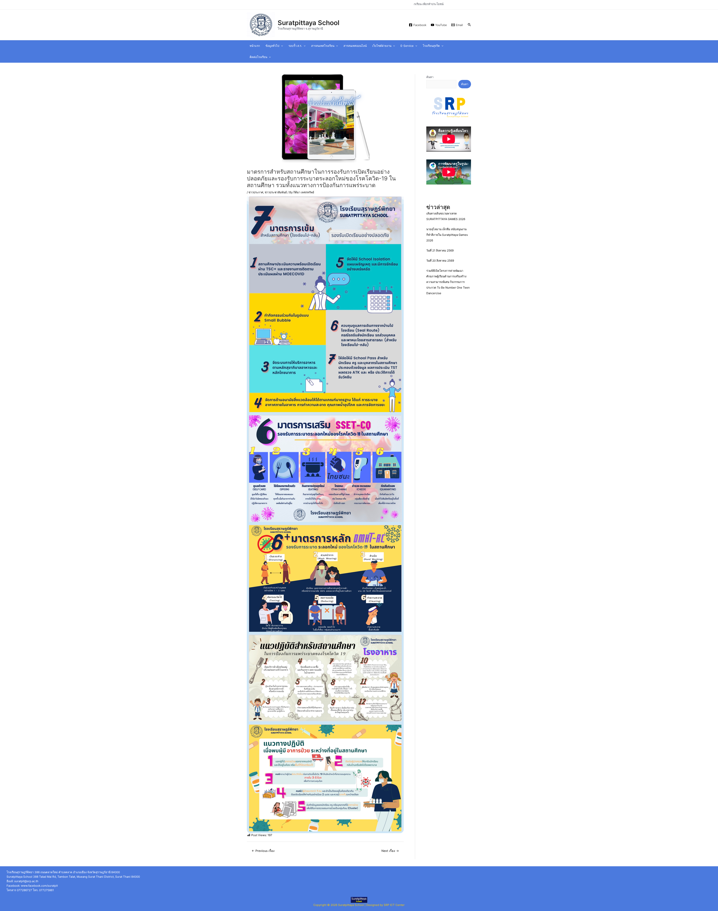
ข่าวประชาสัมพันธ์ (276, 192)
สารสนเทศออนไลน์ (355, 46)
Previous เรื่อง (263, 851)
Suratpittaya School (308, 23)
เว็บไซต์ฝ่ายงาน (381, 46)
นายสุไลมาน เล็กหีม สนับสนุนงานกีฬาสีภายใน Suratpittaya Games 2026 (447, 234)
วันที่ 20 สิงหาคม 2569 (440, 260)
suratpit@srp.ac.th (26, 881)
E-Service (407, 46)
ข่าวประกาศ (255, 192)
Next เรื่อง (390, 851)
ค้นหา (429, 77)
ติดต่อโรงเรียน (258, 57)
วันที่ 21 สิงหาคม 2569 (440, 250)
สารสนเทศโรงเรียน (322, 46)
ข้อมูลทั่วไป (272, 46)
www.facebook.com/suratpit (39, 885)
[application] (281, 45)
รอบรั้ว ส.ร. (295, 46)
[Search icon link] (469, 24)
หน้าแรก (255, 46)
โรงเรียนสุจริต (431, 46)
